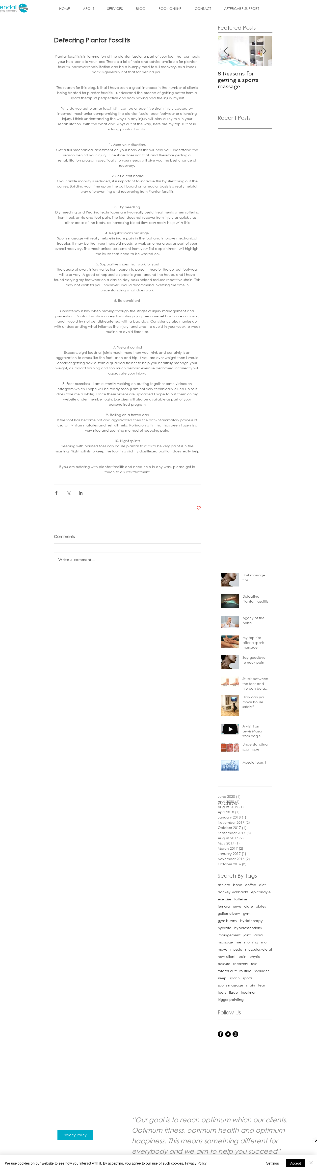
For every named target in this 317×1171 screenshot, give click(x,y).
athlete (224, 885)
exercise (224, 899)
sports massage (230, 985)
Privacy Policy (196, 1163)
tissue (233, 992)
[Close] (311, 1163)
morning (251, 942)
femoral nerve (229, 906)
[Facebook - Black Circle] (220, 1034)
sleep (222, 978)
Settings (272, 1163)
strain (250, 985)
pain (242, 956)
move (222, 949)
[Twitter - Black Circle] (228, 1034)
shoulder (261, 971)
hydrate (224, 928)
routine (245, 971)
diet (262, 885)
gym (246, 913)
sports (247, 978)
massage (225, 942)
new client (227, 956)
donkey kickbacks (233, 892)
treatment (249, 992)
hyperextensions (248, 928)
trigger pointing (230, 999)
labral (259, 935)
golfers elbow (229, 913)
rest (254, 963)
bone (237, 885)
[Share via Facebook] (56, 493)
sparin (235, 978)
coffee (250, 885)
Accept (295, 1163)
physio (254, 956)
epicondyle (261, 892)
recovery (240, 963)
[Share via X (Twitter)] (68, 493)
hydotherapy (251, 920)
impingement (229, 935)
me (238, 942)
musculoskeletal (258, 949)
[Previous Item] (225, 51)
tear (261, 985)
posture (224, 963)
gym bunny (227, 920)
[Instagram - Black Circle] (235, 1034)
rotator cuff (227, 971)
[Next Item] (264, 51)
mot (264, 942)
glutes (261, 906)
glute (248, 906)
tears (222, 992)
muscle (236, 949)
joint (247, 935)
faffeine (240, 899)
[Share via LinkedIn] (80, 493)
